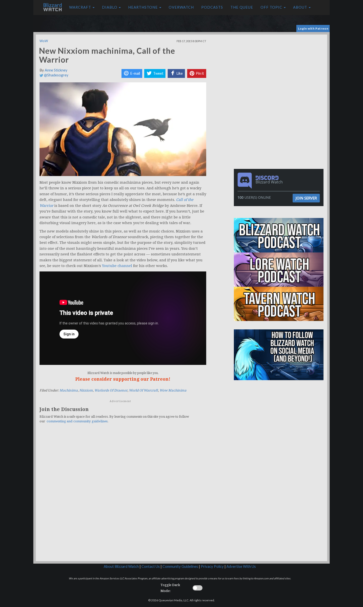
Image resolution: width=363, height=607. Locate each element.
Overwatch (181, 7)
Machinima (69, 390)
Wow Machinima (173, 390)
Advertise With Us (241, 566)
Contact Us (150, 566)
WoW (44, 41)
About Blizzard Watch (121, 566)
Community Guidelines (180, 566)
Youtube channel (117, 266)
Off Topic (272, 7)
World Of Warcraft (143, 390)
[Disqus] (123, 495)
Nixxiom (86, 390)
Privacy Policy (212, 566)
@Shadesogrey (55, 75)
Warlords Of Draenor (110, 390)
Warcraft (80, 7)
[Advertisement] (280, 69)
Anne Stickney (56, 70)
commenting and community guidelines (77, 421)
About (300, 7)
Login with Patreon (313, 28)
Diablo (110, 7)
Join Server (306, 198)
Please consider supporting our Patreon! (122, 379)
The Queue (241, 7)
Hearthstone (143, 7)
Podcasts (212, 7)
